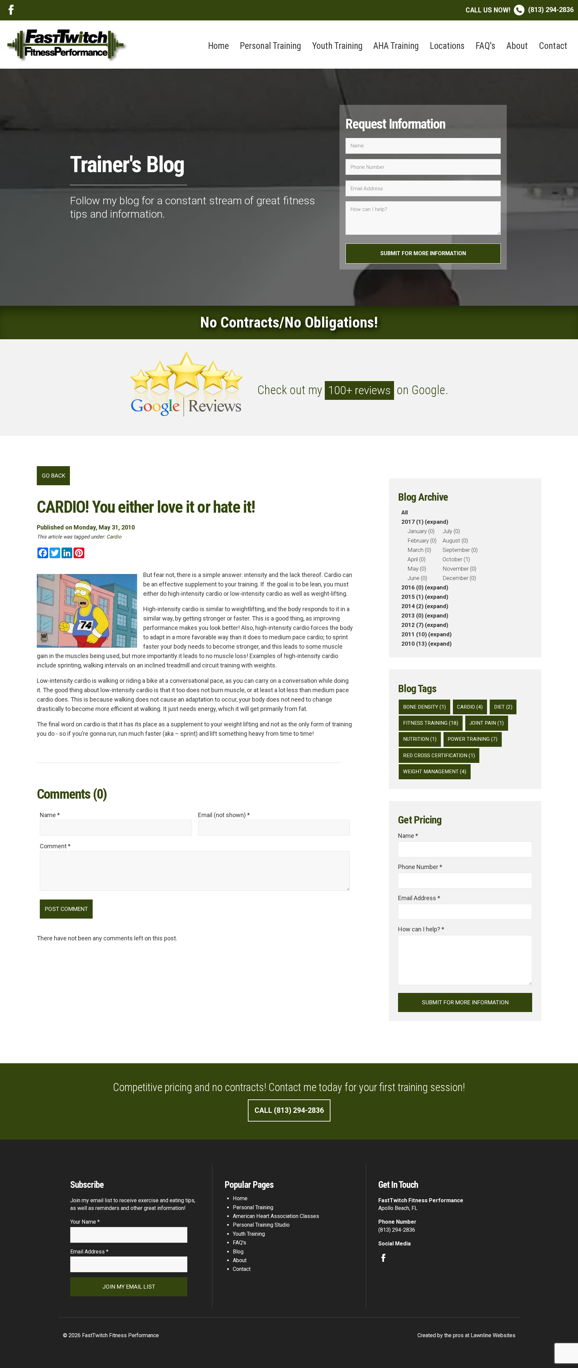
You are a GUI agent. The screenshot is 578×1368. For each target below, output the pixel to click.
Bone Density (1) (424, 707)
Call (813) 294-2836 (289, 1110)
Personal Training (270, 46)
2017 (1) (412, 521)
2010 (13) (414, 643)
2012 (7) (412, 625)
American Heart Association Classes (276, 1216)
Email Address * (419, 898)
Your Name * (85, 1222)
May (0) (416, 568)
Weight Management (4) (434, 772)
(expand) (436, 521)
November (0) (459, 568)
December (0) (459, 578)
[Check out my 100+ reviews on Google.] (289, 414)
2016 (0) (412, 587)
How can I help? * (421, 929)
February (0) (422, 540)
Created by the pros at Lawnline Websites (466, 1335)
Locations (447, 46)
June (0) (417, 578)
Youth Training (337, 46)
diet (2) (503, 707)
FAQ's (485, 46)
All (404, 512)
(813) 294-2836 (520, 10)
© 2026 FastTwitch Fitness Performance (111, 1335)
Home (218, 46)
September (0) (460, 550)
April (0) (416, 559)
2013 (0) (412, 615)
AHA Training (396, 46)
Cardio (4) (470, 707)
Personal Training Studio (261, 1225)
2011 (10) (414, 634)
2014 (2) (412, 606)
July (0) (451, 531)
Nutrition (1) (420, 739)
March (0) (419, 550)
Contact (553, 46)
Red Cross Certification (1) (439, 755)
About (517, 46)
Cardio (113, 537)
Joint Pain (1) (486, 723)
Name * (408, 835)
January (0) (421, 531)
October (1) (456, 559)
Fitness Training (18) (430, 723)
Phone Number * (420, 866)
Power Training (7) (472, 739)
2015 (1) (412, 596)
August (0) (455, 540)
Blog (238, 1251)
